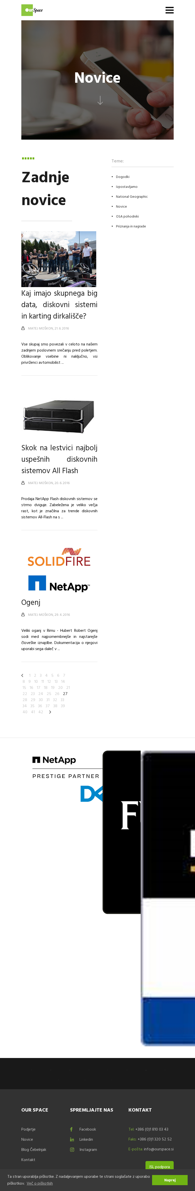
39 (63, 706)
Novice (121, 206)
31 (48, 700)
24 (40, 693)
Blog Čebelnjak (33, 1149)
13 (56, 681)
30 (41, 700)
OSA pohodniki (127, 216)
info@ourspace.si (159, 1149)
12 (49, 681)
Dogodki (122, 176)
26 (57, 693)
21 (68, 687)
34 (25, 706)
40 (25, 712)
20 (60, 687)
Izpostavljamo (127, 186)
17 (38, 687)
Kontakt (28, 1159)
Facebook (87, 1129)
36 (40, 706)
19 (53, 687)
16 (31, 687)
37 (48, 706)
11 (42, 681)
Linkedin (86, 1139)
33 (62, 700)
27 (65, 693)
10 (36, 681)
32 (55, 700)
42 (40, 712)
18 (45, 687)
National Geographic (132, 196)
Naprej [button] (170, 1180)
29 (33, 700)
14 (63, 681)
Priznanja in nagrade (131, 226)
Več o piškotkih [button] (40, 1183)
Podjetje (28, 1129)
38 (55, 706)
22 (25, 693)
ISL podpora (159, 1167)
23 (33, 693)
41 (33, 712)
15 (24, 687)
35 (32, 706)
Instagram (88, 1149)
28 (25, 700)
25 (49, 693)
